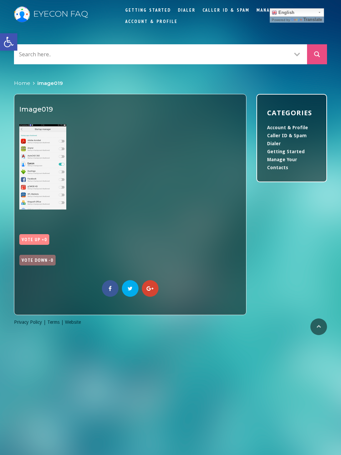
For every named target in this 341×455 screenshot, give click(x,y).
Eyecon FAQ (60, 14)
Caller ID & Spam (225, 10)
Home (22, 83)
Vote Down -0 (37, 260)
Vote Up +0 (34, 239)
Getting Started (148, 10)
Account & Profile (151, 21)
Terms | (56, 322)
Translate (312, 19)
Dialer (186, 10)
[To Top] (318, 326)
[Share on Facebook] (110, 288)
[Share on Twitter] (130, 288)
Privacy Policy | (30, 322)
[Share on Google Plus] (150, 288)
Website (73, 322)
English (285, 12)
